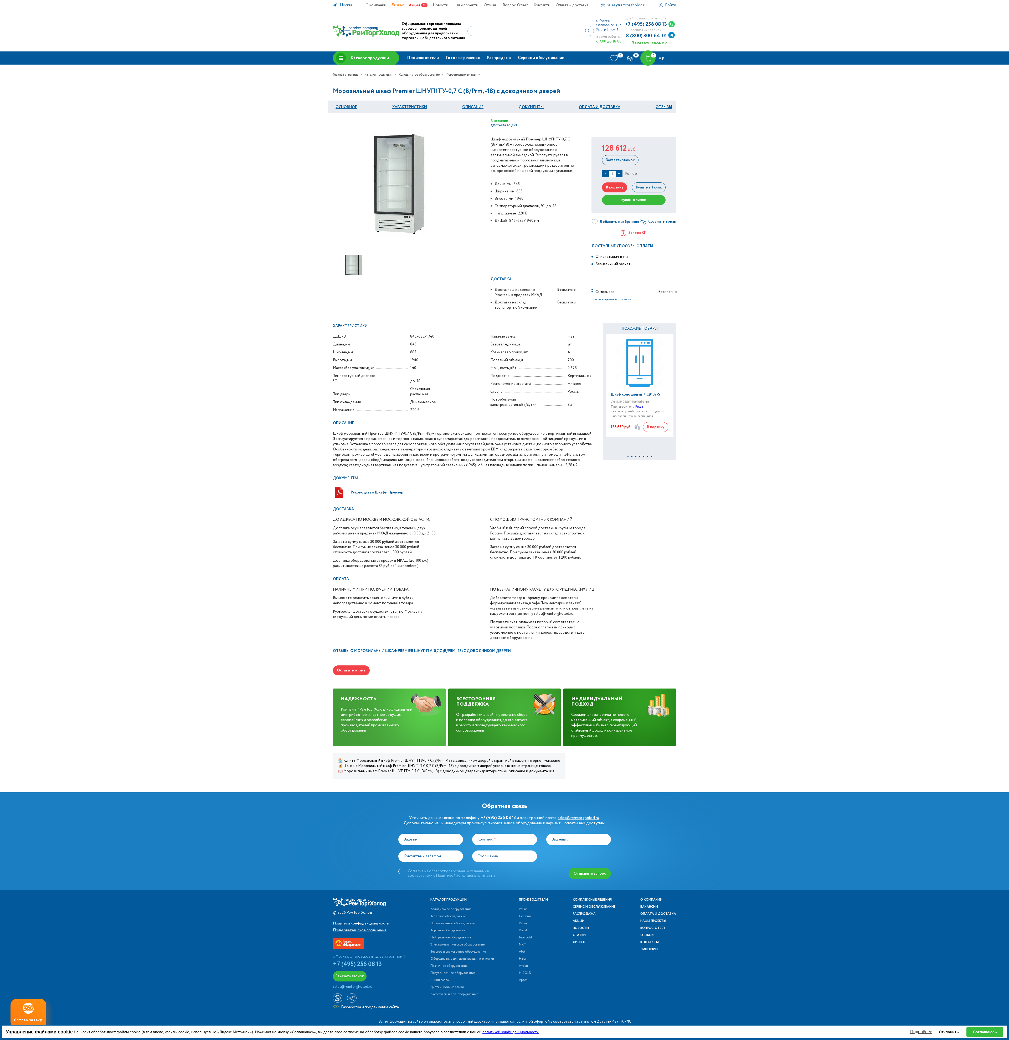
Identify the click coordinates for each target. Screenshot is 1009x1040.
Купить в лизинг (633, 200)
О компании (375, 5)
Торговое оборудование (447, 930)
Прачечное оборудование (448, 966)
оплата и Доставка (599, 107)
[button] (628, 456)
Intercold (525, 938)
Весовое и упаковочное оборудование (458, 952)
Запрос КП (638, 232)
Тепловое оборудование (448, 916)
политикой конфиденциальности (510, 1032)
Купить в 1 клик (649, 187)
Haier (522, 959)
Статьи (579, 935)
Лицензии (649, 949)
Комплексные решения (592, 900)
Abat (522, 952)
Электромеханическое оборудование (457, 945)
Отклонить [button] (949, 1032)
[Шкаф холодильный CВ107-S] (639, 363)
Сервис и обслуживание (541, 58)
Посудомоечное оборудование (452, 973)
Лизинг (398, 5)
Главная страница (345, 74)
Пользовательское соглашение (360, 930)
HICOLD (525, 973)
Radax (523, 923)
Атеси (523, 966)
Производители (423, 58)
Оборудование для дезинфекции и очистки (462, 959)
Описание (472, 107)
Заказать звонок (649, 43)
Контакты (542, 5)
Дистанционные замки (447, 987)
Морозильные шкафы (461, 74)
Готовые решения (463, 58)
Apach (523, 980)
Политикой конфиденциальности (465, 875)
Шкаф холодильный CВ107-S (635, 394)
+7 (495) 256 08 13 (646, 24)
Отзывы (490, 5)
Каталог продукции (370, 58)
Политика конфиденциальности (361, 923)
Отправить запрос (590, 873)
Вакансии (649, 907)
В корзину (614, 187)
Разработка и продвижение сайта (369, 1007)
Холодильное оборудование (419, 74)
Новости (440, 5)
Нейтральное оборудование (450, 938)
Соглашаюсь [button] (985, 1032)
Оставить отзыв (351, 670)
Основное (346, 107)
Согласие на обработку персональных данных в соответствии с (451, 873)
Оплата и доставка (572, 5)
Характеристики (409, 107)
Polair (639, 407)
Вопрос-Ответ (515, 5)
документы (531, 107)
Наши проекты (466, 5)
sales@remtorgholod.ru (578, 818)
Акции (414, 5)
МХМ (522, 945)
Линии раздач (440, 980)
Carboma (525, 916)
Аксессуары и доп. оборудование (454, 994)
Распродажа (499, 58)
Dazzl (523, 930)
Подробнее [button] (921, 1032)
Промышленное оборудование (452, 923)
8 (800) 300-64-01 (646, 36)
